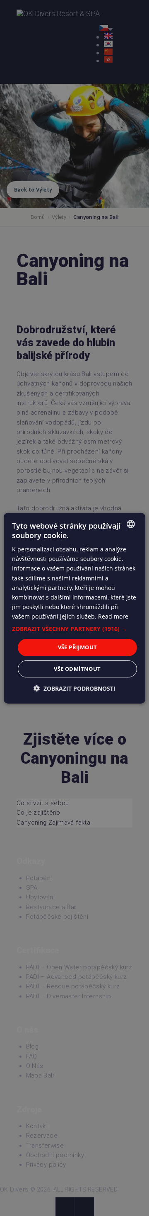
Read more (113, 616)
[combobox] (131, 523)
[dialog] (74, 607)
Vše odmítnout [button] (77, 668)
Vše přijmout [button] (77, 647)
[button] (74, 629)
